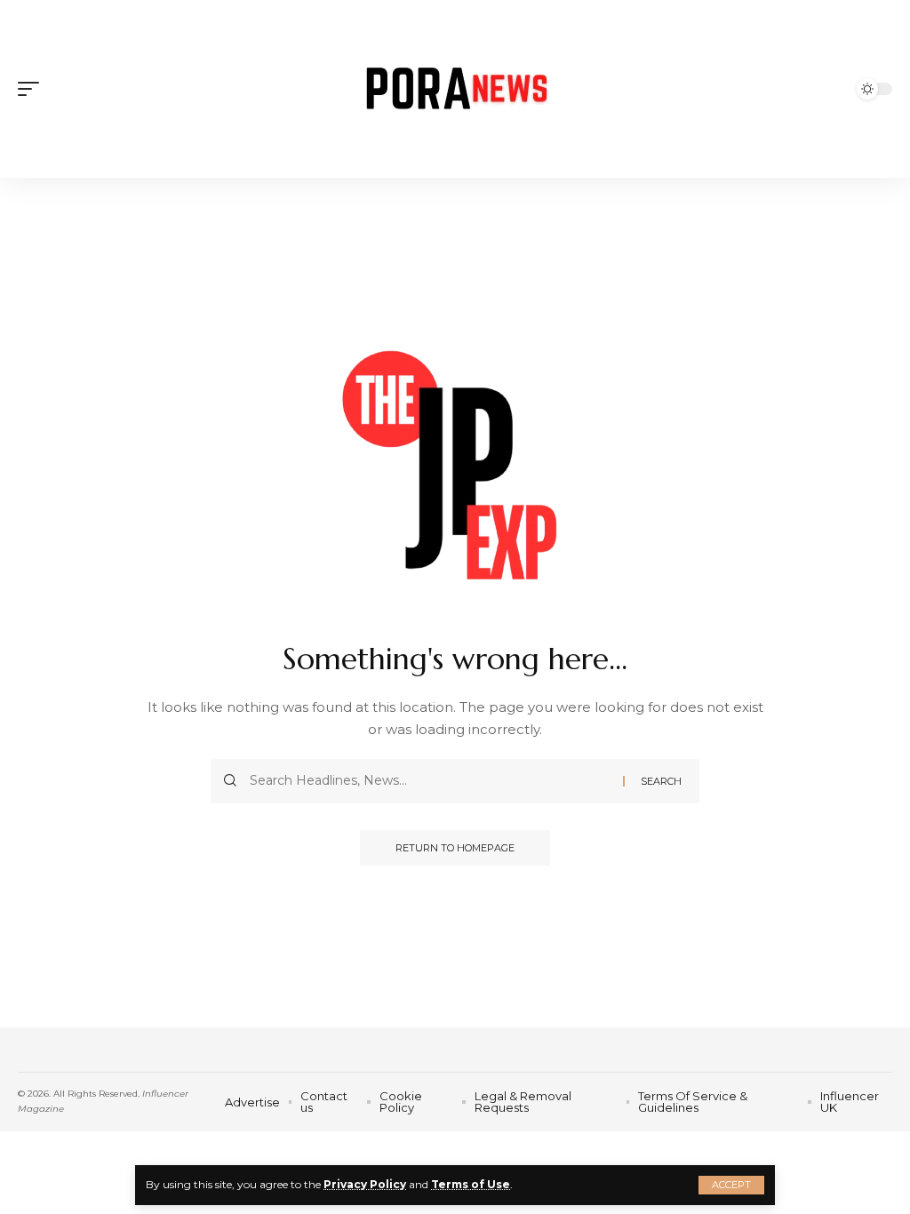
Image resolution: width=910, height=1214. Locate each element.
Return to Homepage (455, 848)
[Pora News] (454, 88)
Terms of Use (470, 1184)
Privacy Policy (364, 1184)
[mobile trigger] (33, 89)
